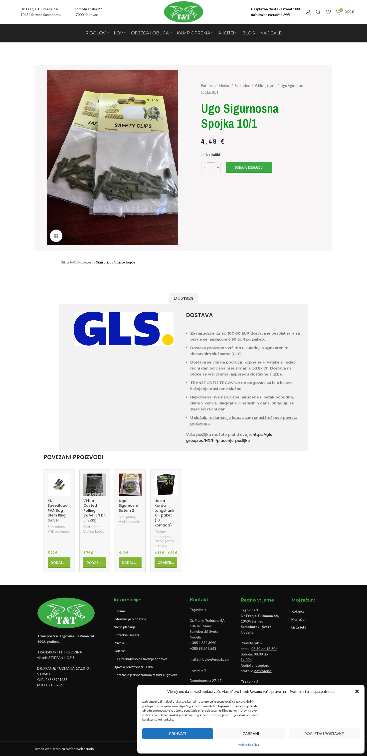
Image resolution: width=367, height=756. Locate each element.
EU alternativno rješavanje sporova (140, 659)
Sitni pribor (242, 85)
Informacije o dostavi (130, 619)
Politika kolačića (248, 745)
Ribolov (224, 85)
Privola (119, 643)
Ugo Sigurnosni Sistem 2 (128, 505)
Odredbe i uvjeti (126, 635)
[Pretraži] (318, 12)
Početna (207, 85)
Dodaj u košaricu (249, 167)
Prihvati (177, 733)
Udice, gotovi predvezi (164, 543)
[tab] (183, 298)
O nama (120, 611)
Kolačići (120, 651)
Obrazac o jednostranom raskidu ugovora (145, 675)
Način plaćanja (125, 627)
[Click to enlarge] (56, 236)
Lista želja (298, 627)
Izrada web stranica (50, 749)
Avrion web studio (80, 749)
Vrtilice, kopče (265, 85)
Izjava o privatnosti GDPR (133, 667)
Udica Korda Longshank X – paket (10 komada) (164, 513)
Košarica (298, 611)
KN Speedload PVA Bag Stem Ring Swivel (58, 510)
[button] (357, 691)
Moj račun (299, 619)
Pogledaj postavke (324, 733)
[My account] (308, 12)
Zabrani (251, 733)
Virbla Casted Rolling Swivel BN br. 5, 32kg (94, 510)
